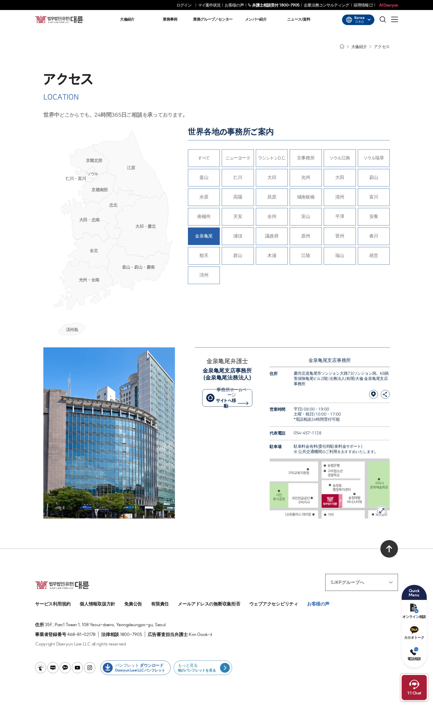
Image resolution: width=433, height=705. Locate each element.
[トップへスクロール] (389, 549)
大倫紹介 (127, 19)
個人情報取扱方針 (97, 604)
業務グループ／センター (213, 19)
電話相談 (414, 658)
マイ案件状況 (209, 5)
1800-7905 (276, 5)
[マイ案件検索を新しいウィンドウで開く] (40, 667)
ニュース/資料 (298, 19)
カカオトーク (414, 637)
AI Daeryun (388, 5)
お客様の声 (234, 5)
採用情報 (361, 5)
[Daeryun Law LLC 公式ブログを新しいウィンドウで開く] (52, 667)
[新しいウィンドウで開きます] (373, 394)
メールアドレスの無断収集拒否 (209, 604)
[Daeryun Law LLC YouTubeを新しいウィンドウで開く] (77, 667)
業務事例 (170, 19)
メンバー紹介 (256, 19)
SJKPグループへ (347, 582)
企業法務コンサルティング (326, 5)
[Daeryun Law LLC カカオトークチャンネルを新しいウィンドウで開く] (65, 667)
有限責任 (160, 604)
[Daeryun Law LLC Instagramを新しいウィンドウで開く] (89, 667)
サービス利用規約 (53, 604)
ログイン (183, 5)
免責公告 (133, 604)
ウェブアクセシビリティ (273, 604)
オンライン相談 (414, 616)
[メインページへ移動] (59, 19)
